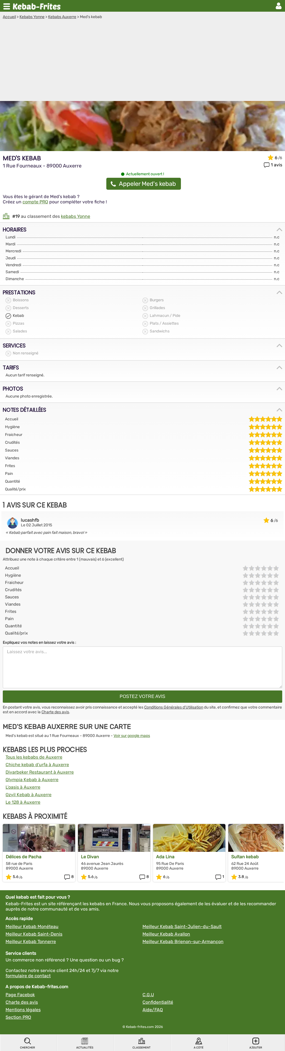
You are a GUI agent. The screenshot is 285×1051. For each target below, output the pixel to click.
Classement (141, 1047)
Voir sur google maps (132, 735)
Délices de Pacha (23, 856)
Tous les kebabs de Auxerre (34, 757)
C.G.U (148, 994)
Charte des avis (55, 712)
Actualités (84, 1047)
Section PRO (18, 1017)
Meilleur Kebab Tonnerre (31, 941)
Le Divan (90, 856)
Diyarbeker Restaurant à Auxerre (40, 772)
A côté (198, 1047)
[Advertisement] (142, 61)
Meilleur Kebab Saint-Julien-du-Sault (182, 926)
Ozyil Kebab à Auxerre (28, 794)
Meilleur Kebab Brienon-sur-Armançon (182, 941)
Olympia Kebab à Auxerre (32, 779)
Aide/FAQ (152, 1009)
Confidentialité (157, 1002)
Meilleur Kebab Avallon (166, 934)
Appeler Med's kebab (147, 183)
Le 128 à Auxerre (23, 802)
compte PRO (35, 201)
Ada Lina (165, 856)
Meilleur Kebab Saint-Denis (34, 934)
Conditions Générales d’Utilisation (173, 707)
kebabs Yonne (75, 216)
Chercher (27, 1047)
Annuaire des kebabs (38, 6)
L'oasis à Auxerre (23, 787)
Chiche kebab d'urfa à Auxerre (37, 764)
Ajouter (255, 1047)
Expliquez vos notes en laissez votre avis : (39, 642)
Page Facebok (20, 994)
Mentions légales (23, 1009)
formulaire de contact (28, 975)
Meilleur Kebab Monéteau (32, 926)
